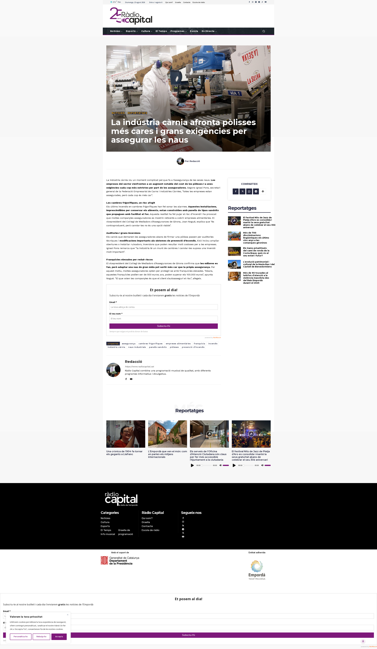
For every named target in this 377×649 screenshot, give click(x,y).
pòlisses (174, 347)
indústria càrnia (116, 347)
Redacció (195, 161)
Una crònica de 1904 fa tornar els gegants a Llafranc (124, 453)
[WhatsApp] (249, 191)
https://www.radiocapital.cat (139, 366)
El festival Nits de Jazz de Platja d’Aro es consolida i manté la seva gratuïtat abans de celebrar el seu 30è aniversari (259, 222)
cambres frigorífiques (151, 343)
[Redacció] (181, 161)
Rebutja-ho (41, 636)
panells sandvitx (158, 347)
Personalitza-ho (21, 636)
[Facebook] (249, 2)
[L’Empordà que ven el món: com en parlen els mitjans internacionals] (167, 434)
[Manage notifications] (363, 641)
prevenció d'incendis (193, 347)
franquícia (199, 343)
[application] (209, 465)
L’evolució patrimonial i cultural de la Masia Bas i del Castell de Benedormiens (259, 264)
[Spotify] (255, 2)
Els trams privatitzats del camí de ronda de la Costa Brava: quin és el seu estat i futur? (256, 252)
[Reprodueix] (192, 465)
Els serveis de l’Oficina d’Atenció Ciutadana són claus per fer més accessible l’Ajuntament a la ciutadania (208, 455)
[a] (158, 499)
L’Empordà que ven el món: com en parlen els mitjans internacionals (167, 454)
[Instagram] (252, 2)
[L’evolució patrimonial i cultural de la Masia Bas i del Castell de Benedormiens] (234, 264)
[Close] (67, 614)
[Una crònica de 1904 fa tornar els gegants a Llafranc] (125, 434)
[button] (263, 31)
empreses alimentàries (178, 343)
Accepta (59, 636)
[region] (38, 627)
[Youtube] (265, 2)
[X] (242, 191)
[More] (263, 191)
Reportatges (137, 113)
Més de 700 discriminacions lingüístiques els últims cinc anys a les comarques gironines (256, 237)
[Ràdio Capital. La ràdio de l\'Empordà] (131, 16)
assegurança (128, 343)
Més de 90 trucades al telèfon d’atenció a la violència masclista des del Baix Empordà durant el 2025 (256, 278)
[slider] (226, 465)
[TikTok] (262, 2)
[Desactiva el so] (220, 465)
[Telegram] (259, 2)
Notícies (118, 113)
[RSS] (183, 526)
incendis (212, 343)
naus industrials (137, 347)
